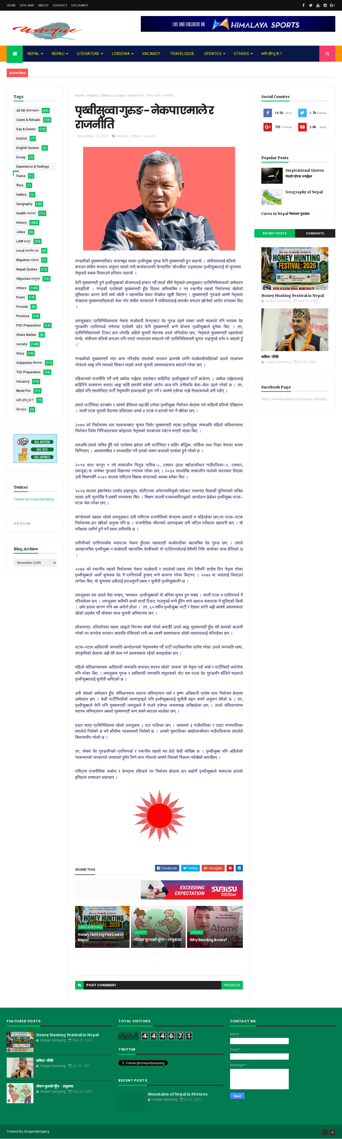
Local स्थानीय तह (27, 251)
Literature (88, 54)
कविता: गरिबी (269, 356)
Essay (20, 157)
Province (22, 316)
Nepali (58, 54)
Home (11, 5)
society (21, 344)
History (21, 223)
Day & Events (26, 129)
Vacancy (151, 54)
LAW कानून (23, 241)
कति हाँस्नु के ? (271, 54)
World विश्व (23, 391)
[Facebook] (325, 1132)
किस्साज (21, 409)
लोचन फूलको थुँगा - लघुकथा (157, 939)
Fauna (20, 176)
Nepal (34, 54)
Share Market (26, 335)
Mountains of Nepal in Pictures (178, 1094)
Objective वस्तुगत (28, 279)
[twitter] (311, 5)
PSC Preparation (28, 325)
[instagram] (325, 5)
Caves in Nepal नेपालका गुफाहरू (285, 213)
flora (19, 185)
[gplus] (332, 5)
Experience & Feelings (32, 166)
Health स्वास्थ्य (26, 213)
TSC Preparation (28, 372)
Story (20, 353)
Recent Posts (275, 233)
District (21, 138)
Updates (213, 54)
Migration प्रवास (27, 260)
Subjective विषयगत (29, 363)
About (43, 5)
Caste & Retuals (28, 120)
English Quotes (27, 148)
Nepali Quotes (26, 269)
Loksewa (121, 54)
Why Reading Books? (208, 939)
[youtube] (318, 5)
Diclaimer (79, 5)
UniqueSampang (36, 1131)
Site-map (27, 5)
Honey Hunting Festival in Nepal (100, 937)
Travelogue (182, 54)
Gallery (21, 195)
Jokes (20, 232)
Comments (315, 233)
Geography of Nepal (304, 192)
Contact (60, 5)
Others (241, 54)
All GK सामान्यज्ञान (27, 110)
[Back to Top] (332, 1132)
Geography (24, 204)
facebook (232, 985)
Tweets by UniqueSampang (34, 499)
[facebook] (303, 5)
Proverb (22, 307)
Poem (20, 297)
